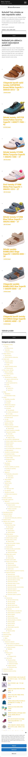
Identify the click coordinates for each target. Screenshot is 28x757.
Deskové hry (10, 388)
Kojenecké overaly (12, 585)
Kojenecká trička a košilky (13, 576)
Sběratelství (7, 393)
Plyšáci (7, 485)
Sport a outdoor (6, 640)
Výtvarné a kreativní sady (15, 507)
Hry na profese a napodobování (12, 439)
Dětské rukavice (11, 532)
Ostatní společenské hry (11, 383)
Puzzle (7, 384)
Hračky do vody (11, 437)
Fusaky (7, 364)
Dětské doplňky (9, 528)
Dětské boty (9, 609)
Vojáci (6, 496)
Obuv (6, 596)
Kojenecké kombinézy (13, 581)
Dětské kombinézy (12, 565)
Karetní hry (10, 390)
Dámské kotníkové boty (13, 600)
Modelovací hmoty (10, 459)
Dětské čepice (11, 530)
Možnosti (14, 753)
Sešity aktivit (10, 477)
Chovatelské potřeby (8, 344)
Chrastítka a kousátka (10, 399)
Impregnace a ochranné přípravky (15, 645)
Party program (8, 479)
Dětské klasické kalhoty (13, 536)
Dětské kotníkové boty (13, 618)
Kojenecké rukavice (12, 589)
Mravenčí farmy (9, 352)
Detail (9, 92)
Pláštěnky (10, 649)
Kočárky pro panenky (11, 468)
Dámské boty (9, 598)
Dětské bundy (11, 563)
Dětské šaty (10, 556)
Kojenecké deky (8, 516)
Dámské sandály (11, 601)
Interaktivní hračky (10, 454)
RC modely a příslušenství (12, 412)
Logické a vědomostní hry (12, 379)
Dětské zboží (6, 359)
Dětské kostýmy (10, 443)
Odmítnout (14, 749)
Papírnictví (7, 472)
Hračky (4, 397)
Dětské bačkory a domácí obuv (15, 610)
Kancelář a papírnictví (8, 499)
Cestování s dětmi (9, 361)
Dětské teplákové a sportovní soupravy (15, 570)
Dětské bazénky (9, 373)
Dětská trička (11, 527)
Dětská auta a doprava (10, 404)
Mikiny (6, 638)
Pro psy (6, 346)
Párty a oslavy (6, 632)
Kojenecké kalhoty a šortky (14, 580)
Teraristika (7, 350)
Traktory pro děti (10, 488)
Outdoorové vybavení (9, 641)
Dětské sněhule (11, 623)
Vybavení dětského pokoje (11, 366)
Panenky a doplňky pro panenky (12, 466)
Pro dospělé (6, 636)
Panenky (8, 470)
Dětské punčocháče (12, 552)
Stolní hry (8, 386)
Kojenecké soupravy (12, 592)
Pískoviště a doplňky (11, 432)
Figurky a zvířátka (9, 423)
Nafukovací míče (10, 421)
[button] (26, 732)
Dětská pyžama (11, 545)
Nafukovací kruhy (13, 662)
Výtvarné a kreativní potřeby (12, 503)
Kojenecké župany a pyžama (14, 594)
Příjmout (14, 745)
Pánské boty (9, 629)
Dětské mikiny (11, 541)
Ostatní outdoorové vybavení (12, 643)
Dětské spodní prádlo (11, 559)
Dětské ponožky (11, 550)
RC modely (10, 414)
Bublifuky (8, 465)
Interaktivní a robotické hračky (12, 452)
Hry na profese (9, 446)
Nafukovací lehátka (13, 663)
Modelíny (10, 461)
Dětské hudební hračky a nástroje (14, 441)
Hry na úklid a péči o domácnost (13, 448)
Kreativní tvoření (11, 505)
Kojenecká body (11, 574)
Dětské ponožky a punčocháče (13, 549)
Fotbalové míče (12, 656)
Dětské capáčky (11, 614)
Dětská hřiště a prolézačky (12, 426)
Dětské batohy (9, 362)
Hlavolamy (10, 381)
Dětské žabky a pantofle (13, 627)
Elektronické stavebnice (11, 494)
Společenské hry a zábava (11, 377)
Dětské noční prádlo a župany (13, 543)
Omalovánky (10, 476)
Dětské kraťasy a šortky (11, 538)
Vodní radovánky (10, 435)
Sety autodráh (11, 410)
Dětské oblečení (7, 353)
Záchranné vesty (13, 667)
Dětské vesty (11, 569)
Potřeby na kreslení (12, 508)
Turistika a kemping (10, 647)
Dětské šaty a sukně (11, 554)
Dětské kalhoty (8, 355)
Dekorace (8, 481)
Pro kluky (7, 487)
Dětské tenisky (11, 625)
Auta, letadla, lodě (10, 406)
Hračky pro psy (9, 348)
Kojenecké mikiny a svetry (14, 583)
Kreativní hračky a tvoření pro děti (12, 455)
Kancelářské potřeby (8, 512)
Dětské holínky (11, 616)
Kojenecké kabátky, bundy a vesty (15, 578)
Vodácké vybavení (12, 665)
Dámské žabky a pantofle (13, 607)
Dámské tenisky (11, 603)
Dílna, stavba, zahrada (8, 370)
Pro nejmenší (8, 490)
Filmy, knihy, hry (6, 375)
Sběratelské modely (10, 395)
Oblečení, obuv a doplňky (9, 521)
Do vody (6, 419)
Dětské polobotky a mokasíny (14, 620)
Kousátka (8, 403)
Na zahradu (7, 463)
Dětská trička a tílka (10, 525)
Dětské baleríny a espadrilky (14, 612)
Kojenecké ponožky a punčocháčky (16, 587)
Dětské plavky (9, 547)
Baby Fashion (5, 2)
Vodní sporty (9, 658)
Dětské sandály (11, 621)
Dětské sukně (11, 558)
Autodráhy (8, 408)
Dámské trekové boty (12, 605)
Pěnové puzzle (9, 368)
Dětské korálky (9, 457)
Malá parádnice (9, 450)
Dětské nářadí (9, 445)
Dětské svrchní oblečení (11, 561)
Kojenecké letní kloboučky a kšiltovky (13, 518)
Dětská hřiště (11, 428)
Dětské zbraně (9, 417)
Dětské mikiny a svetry (11, 539)
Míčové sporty (9, 652)
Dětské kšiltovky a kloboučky (11, 357)
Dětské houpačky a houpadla (12, 430)
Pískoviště (10, 434)
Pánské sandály (11, 631)
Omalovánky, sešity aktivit (12, 474)
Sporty (6, 651)
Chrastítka (8, 401)
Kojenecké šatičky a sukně (14, 590)
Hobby (4, 392)
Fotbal (9, 654)
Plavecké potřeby (7, 634)
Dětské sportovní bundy (13, 567)
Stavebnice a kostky (9, 492)
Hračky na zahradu (9, 424)
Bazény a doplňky (9, 372)
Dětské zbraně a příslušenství (11, 415)
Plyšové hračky (8, 483)
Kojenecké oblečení (7, 514)
